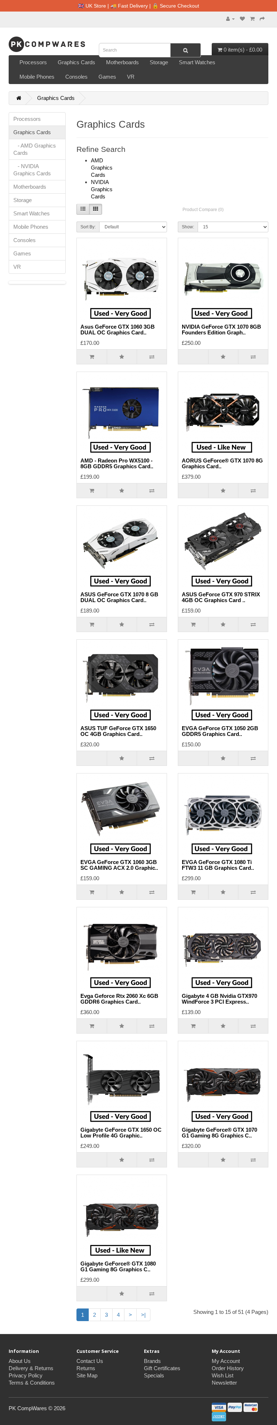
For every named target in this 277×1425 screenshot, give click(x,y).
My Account (226, 1361)
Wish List (222, 1375)
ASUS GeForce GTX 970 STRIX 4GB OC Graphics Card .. (221, 597)
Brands (152, 1361)
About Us (20, 1361)
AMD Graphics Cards (102, 167)
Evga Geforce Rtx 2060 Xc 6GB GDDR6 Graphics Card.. (119, 999)
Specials (154, 1375)
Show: (188, 226)
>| (143, 1315)
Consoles (76, 77)
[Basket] (252, 19)
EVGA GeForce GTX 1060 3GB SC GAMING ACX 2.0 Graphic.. (119, 865)
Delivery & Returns (31, 1368)
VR (131, 77)
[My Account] (230, 19)
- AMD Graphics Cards (34, 149)
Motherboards (122, 62)
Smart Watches (197, 62)
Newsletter (224, 1383)
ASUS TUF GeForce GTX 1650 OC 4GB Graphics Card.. (118, 731)
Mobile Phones (36, 77)
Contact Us (89, 1361)
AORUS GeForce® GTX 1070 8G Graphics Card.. (222, 463)
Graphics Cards (76, 62)
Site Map (86, 1375)
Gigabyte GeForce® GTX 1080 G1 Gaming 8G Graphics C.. (118, 1266)
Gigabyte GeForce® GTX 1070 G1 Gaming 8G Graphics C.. (219, 1133)
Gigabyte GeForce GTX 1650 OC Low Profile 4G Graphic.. (121, 1133)
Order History (228, 1368)
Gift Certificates (162, 1368)
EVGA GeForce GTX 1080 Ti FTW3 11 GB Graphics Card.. (218, 865)
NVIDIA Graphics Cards (102, 189)
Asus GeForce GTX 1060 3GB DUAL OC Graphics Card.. (117, 330)
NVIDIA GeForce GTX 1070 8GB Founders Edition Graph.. (221, 330)
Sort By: (88, 226)
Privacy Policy (26, 1375)
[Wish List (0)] (242, 19)
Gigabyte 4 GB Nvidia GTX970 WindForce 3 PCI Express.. (219, 999)
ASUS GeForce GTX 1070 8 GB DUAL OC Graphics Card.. (119, 597)
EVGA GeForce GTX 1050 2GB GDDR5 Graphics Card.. (220, 731)
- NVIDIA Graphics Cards (32, 169)
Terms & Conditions (32, 1383)
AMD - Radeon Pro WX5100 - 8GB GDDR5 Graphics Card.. (116, 463)
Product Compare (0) (203, 209)
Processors (33, 62)
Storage (159, 62)
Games (107, 77)
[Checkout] (262, 19)
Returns (85, 1368)
